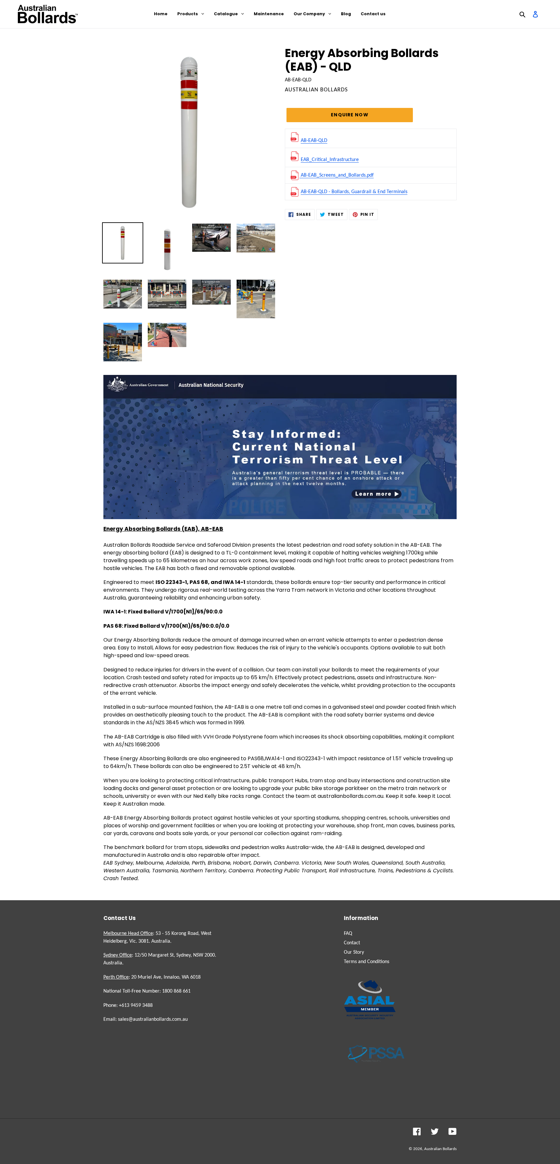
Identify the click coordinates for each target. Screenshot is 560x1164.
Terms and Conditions (366, 961)
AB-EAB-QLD (314, 140)
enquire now (349, 114)
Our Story (354, 952)
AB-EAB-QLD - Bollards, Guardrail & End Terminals (354, 191)
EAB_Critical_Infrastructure (330, 159)
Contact (352, 943)
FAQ (348, 933)
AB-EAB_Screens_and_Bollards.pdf (336, 175)
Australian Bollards (440, 1149)
